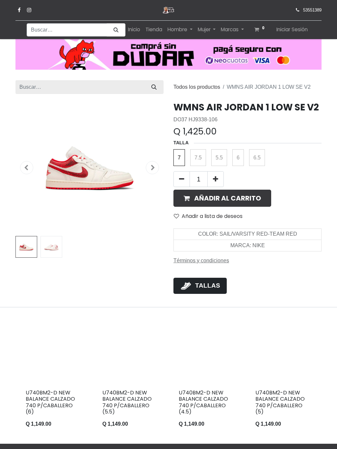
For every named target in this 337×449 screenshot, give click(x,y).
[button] (26, 168)
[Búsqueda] (116, 30)
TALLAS (207, 285)
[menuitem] (134, 29)
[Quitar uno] (181, 179)
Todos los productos (196, 87)
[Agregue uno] (215, 179)
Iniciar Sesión (292, 29)
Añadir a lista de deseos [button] (212, 216)
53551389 (312, 10)
